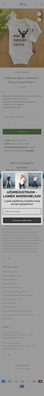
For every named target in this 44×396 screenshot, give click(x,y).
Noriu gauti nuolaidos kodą (22, 220)
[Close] (40, 174)
